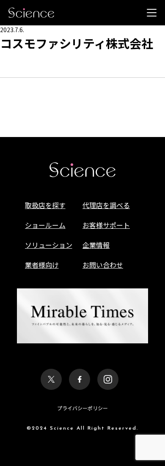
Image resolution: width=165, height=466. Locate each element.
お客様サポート (106, 225)
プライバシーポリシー (82, 407)
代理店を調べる (106, 205)
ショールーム (45, 225)
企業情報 (96, 245)
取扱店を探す (45, 205)
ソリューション (48, 245)
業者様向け (42, 265)
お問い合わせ (102, 265)
